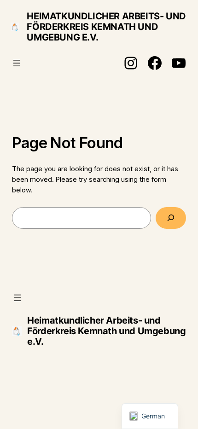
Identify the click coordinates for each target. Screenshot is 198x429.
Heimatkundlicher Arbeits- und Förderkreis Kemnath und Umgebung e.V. (106, 27)
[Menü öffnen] (16, 63)
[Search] (171, 218)
